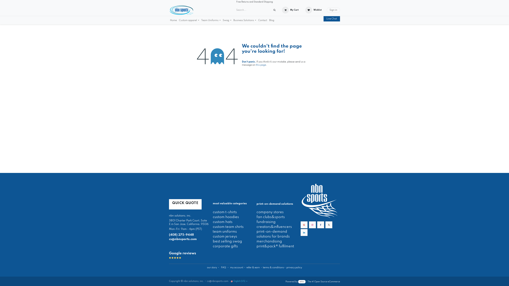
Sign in (333, 10)
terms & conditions (273, 267)
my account (236, 267)
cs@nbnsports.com (183, 239)
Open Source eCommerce (327, 282)
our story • (213, 267)
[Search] (274, 10)
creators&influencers (274, 227)
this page (261, 65)
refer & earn (253, 267)
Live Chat (331, 19)
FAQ (223, 267)
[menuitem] (173, 20)
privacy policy (294, 267)
